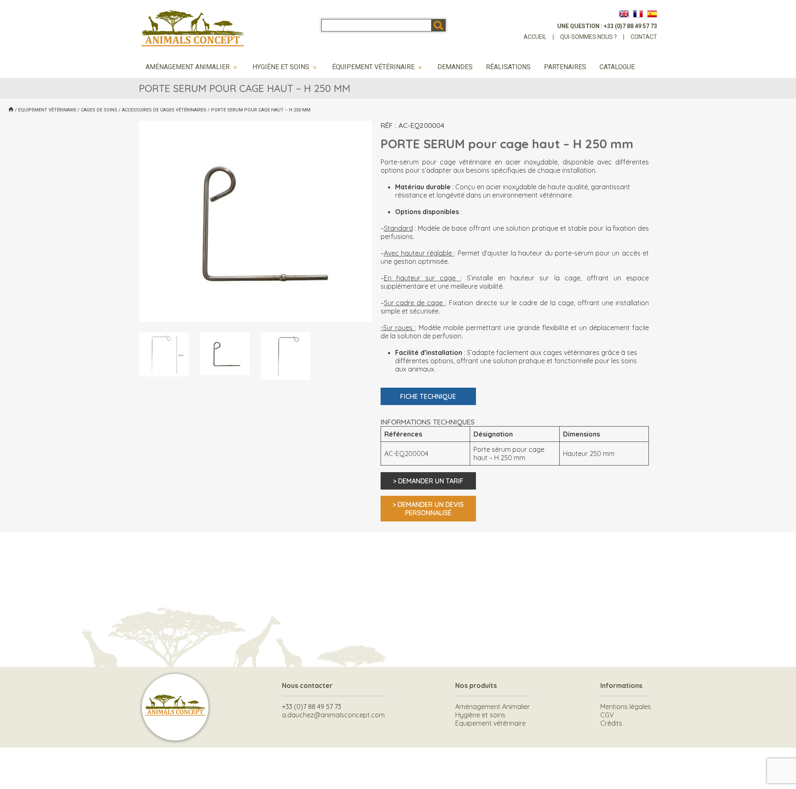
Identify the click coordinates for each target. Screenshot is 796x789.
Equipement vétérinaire (47, 110)
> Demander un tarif (428, 481)
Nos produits (476, 685)
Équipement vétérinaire (378, 67)
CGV (607, 715)
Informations (621, 685)
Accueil (535, 37)
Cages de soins (99, 110)
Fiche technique (428, 396)
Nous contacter (307, 685)
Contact (644, 37)
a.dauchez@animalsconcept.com (333, 715)
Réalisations (508, 67)
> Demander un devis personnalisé (428, 508)
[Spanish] (652, 14)
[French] (638, 14)
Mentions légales (625, 706)
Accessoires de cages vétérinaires (164, 110)
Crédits (611, 723)
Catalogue (617, 67)
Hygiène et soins (285, 67)
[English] (624, 14)
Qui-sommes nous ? (588, 37)
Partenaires (565, 67)
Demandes (455, 67)
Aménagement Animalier (192, 67)
